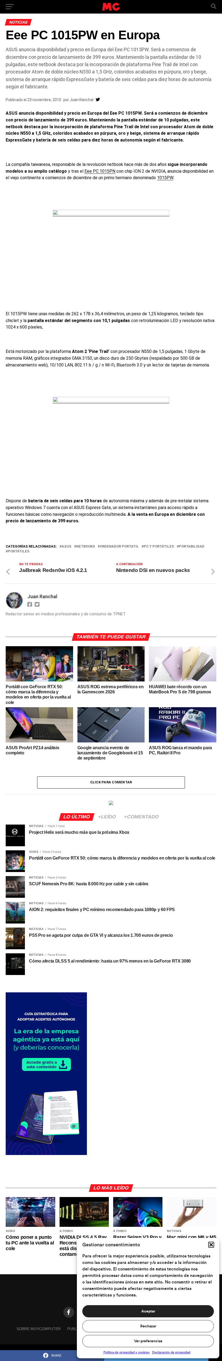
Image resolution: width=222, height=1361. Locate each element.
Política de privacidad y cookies (126, 1352)
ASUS (66, 546)
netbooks (85, 546)
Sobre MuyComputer (39, 1329)
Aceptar (148, 1311)
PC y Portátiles (159, 546)
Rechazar (148, 1326)
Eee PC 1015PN (99, 171)
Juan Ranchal (81, 100)
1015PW (165, 177)
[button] (211, 1244)
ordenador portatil (119, 546)
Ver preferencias (148, 1341)
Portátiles (19, 551)
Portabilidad (191, 546)
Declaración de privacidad (171, 1352)
